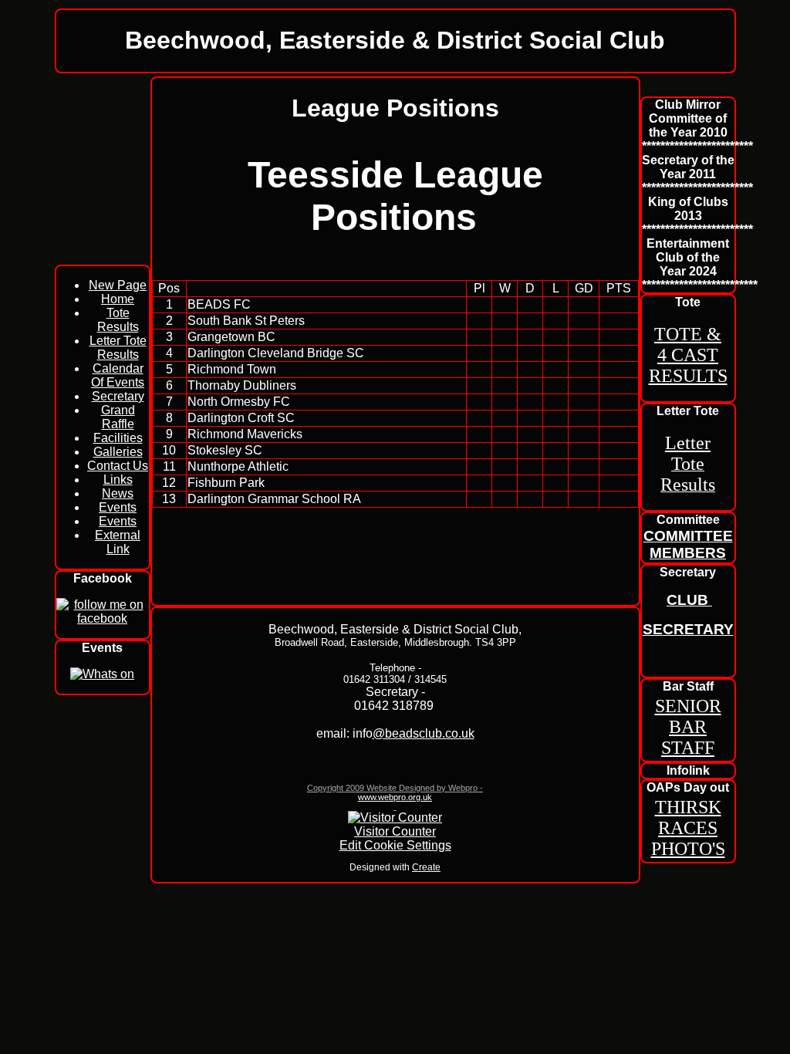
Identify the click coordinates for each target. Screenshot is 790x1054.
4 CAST (687, 355)
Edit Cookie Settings (395, 845)
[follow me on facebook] (102, 618)
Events (118, 507)
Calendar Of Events (117, 375)
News (117, 493)
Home (117, 299)
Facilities (118, 437)
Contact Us (117, 465)
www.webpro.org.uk (395, 797)
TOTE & (687, 334)
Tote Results (118, 319)
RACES (687, 828)
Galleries (118, 451)
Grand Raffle (118, 417)
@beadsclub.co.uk (423, 733)
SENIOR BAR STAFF (688, 727)
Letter (688, 443)
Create (426, 867)
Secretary (118, 396)
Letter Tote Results (118, 347)
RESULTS (688, 376)
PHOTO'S (688, 849)
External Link (117, 542)
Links (118, 479)
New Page (118, 285)
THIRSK (688, 807)
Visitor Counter (395, 831)
